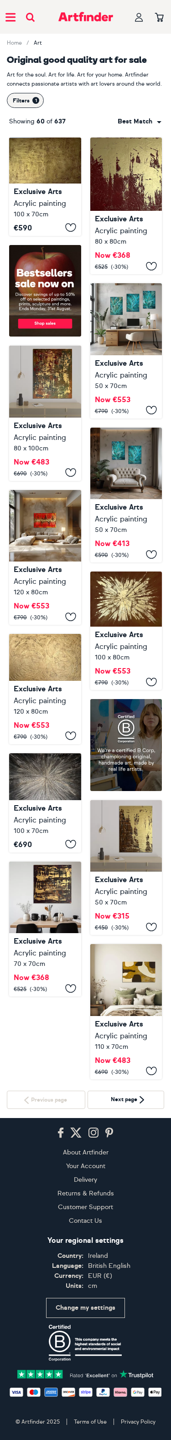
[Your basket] (159, 18)
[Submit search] (30, 17)
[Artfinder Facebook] (60, 1356)
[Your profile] (139, 17)
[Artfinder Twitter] (76, 1356)
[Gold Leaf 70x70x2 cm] (45, 1011)
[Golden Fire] (45, 557)
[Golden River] (126, 1011)
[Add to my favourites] (71, 228)
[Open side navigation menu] (10, 17)
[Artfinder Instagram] (93, 1356)
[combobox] (139, 121)
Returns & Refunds (85, 1416)
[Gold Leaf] (45, 413)
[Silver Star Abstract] (45, 803)
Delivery (85, 1403)
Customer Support (85, 1430)
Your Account (85, 1389)
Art (38, 43)
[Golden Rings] (45, 689)
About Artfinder (86, 1375)
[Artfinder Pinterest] (109, 1356)
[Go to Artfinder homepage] (85, 17)
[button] (139, 121)
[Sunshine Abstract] (45, 187)
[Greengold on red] (126, 206)
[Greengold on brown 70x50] (126, 867)
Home (14, 43)
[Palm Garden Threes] (126, 351)
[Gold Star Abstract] (126, 631)
